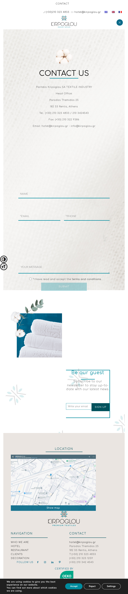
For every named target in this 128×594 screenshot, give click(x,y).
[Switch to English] (113, 12)
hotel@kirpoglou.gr (87, 12)
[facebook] (38, 562)
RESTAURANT (20, 550)
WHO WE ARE (20, 542)
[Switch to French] (120, 12)
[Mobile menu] (119, 22)
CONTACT (62, 3)
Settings (111, 586)
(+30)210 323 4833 (57, 12)
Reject (92, 586)
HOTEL (15, 546)
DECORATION (20, 558)
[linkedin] (52, 562)
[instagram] (45, 562)
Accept (74, 586)
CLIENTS (17, 554)
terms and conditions (86, 279)
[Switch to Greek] (106, 12)
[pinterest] (60, 562)
